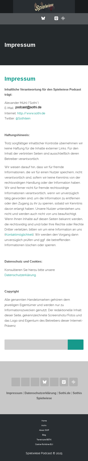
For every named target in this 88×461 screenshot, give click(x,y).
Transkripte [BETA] (44, 440)
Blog (44, 435)
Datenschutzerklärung (20, 275)
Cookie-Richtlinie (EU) (44, 444)
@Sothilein (23, 118)
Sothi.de (64, 393)
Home (44, 421)
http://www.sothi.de (31, 113)
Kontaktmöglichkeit (19, 234)
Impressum (20, 79)
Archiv (44, 425)
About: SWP (44, 430)
